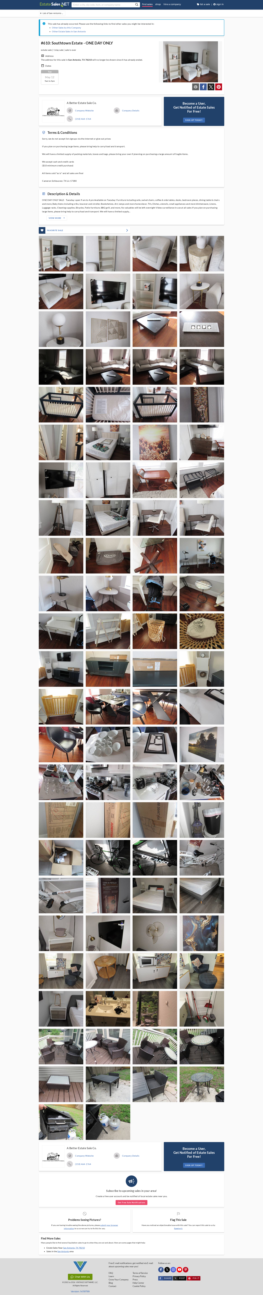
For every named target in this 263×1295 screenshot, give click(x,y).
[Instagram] (173, 1269)
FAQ (111, 1273)
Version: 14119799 (80, 1291)
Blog (111, 1283)
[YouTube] (179, 1269)
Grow (118, 1279)
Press (135, 1279)
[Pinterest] (185, 1269)
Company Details (130, 110)
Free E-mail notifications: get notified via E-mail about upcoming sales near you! (131, 1265)
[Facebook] (161, 1269)
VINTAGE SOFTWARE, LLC (87, 1282)
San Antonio (63, 1251)
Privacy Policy (139, 1276)
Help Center (138, 1283)
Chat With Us (82, 1277)
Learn (111, 1276)
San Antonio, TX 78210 (74, 1247)
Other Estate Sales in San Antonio (69, 31)
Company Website (84, 110)
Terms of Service (140, 1273)
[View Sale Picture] (61, 253)
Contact (112, 1286)
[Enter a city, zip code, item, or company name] (136, 4)
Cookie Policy (139, 1286)
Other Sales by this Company (66, 27)
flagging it (178, 1228)
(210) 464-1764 (83, 119)
